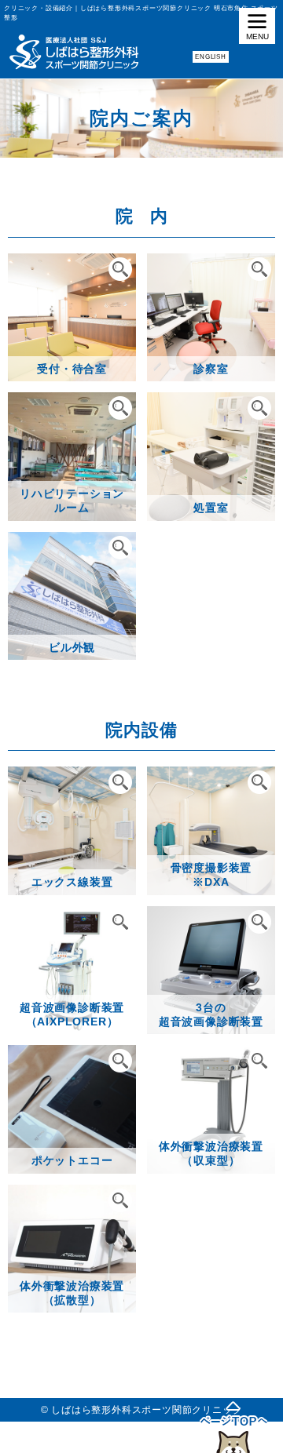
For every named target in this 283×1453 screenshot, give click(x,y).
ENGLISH (210, 56)
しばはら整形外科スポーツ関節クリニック (146, 1409)
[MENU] (257, 26)
